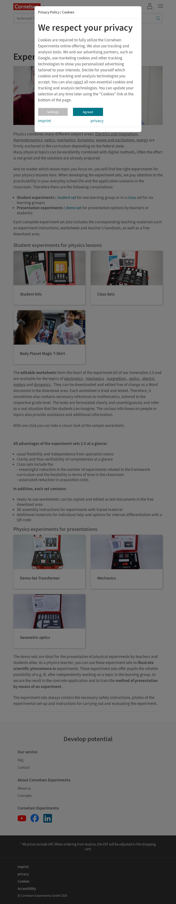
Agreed (88, 112)
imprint (44, 120)
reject (78, 81)
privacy (97, 120)
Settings (53, 112)
